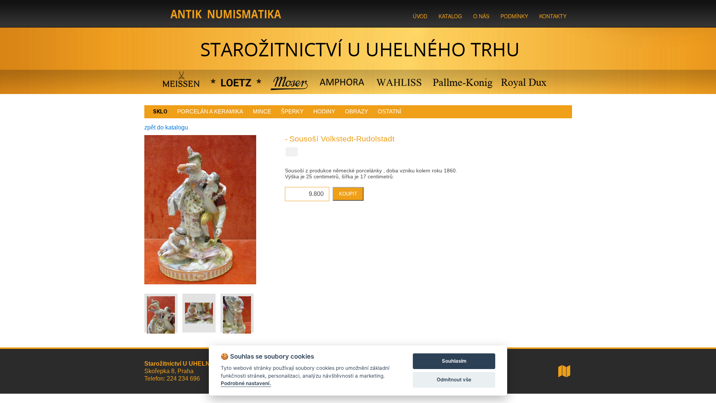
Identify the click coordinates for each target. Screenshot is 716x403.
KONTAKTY (552, 16)
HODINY (324, 111)
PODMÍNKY (514, 16)
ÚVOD (420, 16)
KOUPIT (348, 194)
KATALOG (450, 16)
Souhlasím (454, 361)
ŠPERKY (292, 111)
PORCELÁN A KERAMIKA (210, 111)
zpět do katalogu (166, 127)
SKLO (160, 111)
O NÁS (481, 16)
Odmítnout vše (454, 379)
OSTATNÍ (389, 111)
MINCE (262, 111)
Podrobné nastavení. (246, 383)
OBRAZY (356, 111)
